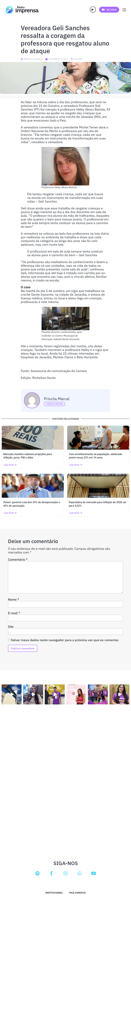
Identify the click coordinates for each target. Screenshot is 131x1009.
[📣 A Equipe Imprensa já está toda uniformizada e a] (98, 694)
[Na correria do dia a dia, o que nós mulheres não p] (76, 694)
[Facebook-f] (51, 873)
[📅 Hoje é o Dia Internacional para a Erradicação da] (119, 694)
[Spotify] (37, 873)
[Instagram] (65, 873)
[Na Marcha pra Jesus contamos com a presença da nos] (33, 694)
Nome (13, 599)
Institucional (54, 892)
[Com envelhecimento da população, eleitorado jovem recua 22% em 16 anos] (98, 438)
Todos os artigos (54, 404)
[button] (93, 10)
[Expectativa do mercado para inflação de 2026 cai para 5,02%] (98, 486)
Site (11, 626)
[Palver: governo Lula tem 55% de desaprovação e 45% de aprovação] (33, 486)
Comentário (17, 559)
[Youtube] (93, 873)
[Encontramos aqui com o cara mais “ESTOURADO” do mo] (55, 694)
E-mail (14, 613)
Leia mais (9, 465)
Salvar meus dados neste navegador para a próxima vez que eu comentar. (65, 640)
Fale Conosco (77, 892)
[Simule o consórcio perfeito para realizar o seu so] (12, 694)
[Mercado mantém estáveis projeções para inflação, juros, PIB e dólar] (33, 438)
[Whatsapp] (79, 873)
